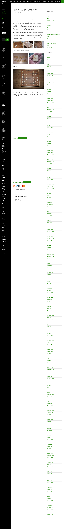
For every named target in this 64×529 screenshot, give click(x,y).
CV (20, 1)
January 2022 (50, 179)
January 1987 (50, 500)
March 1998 (49, 460)
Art (48, 18)
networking (3, 218)
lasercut (22, 189)
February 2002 (50, 439)
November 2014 (50, 322)
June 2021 (49, 195)
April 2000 (49, 450)
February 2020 (50, 227)
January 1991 (50, 491)
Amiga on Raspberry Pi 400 (3, 114)
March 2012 (49, 360)
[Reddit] (14, 186)
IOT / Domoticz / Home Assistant (53, 34)
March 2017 (49, 288)
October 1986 (50, 502)
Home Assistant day (3, 86)
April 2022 (49, 172)
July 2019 (49, 242)
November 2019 (50, 233)
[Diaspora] (19, 186)
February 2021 (50, 204)
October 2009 (50, 387)
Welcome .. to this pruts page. (47, 1)
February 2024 (50, 125)
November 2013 (50, 340)
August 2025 (49, 84)
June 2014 (49, 326)
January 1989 (50, 496)
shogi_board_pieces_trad (17, 182)
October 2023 (50, 132)
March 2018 (49, 263)
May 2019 (49, 247)
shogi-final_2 (15, 138)
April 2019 (49, 249)
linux (3, 204)
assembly (3, 156)
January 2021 (50, 206)
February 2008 (50, 405)
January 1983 (50, 514)
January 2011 (50, 376)
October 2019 (50, 236)
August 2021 (49, 190)
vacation (3, 252)
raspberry (3, 244)
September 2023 (50, 134)
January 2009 (50, 392)
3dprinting (49, 16)
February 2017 (50, 290)
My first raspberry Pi (19, 200)
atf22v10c (3, 159)
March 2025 (49, 95)
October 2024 (50, 107)
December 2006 (50, 410)
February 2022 (50, 177)
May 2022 (49, 170)
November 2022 (50, 157)
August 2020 (49, 215)
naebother (3, 214)
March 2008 (49, 403)
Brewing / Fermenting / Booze (53, 22)
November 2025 (50, 77)
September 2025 (50, 82)
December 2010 (50, 378)
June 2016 (49, 304)
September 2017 (50, 276)
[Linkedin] (17, 186)
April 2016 (49, 308)
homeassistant (3, 198)
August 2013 (49, 344)
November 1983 (50, 512)
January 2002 (50, 441)
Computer (49, 25)
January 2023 (50, 152)
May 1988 (49, 498)
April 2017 (49, 285)
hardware (4, 192)
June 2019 (49, 245)
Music (48, 38)
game (3, 185)
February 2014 (50, 333)
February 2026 (50, 71)
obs (2, 220)
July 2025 (49, 86)
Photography (49, 41)
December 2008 (50, 394)
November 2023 (50, 129)
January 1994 (50, 478)
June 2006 (49, 414)
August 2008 (49, 396)
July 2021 (49, 193)
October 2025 (50, 80)
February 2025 (50, 98)
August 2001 (49, 444)
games (17, 189)
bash (3, 165)
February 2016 (50, 310)
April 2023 (49, 145)
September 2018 (50, 256)
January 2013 (50, 351)
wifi (2, 253)
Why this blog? (57, 1)
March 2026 (49, 68)
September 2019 (50, 238)
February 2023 (50, 150)
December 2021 (50, 181)
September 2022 (50, 161)
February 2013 (50, 349)
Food (48, 27)
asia (2, 152)
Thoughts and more (37, 1)
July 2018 (49, 258)
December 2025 (50, 75)
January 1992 (50, 489)
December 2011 (50, 365)
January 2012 (50, 362)
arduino (4, 150)
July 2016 (49, 301)
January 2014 (50, 335)
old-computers (3, 226)
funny (3, 183)
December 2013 (50, 337)
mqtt (3, 213)
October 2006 (50, 412)
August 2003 (49, 428)
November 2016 (50, 294)
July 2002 (49, 432)
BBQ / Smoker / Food (51, 20)
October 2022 (50, 159)
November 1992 (50, 484)
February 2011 (50, 374)
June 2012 (49, 353)
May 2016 (49, 306)
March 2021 (49, 202)
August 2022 (49, 163)
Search (3, 37)
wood (4, 253)
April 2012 (49, 358)
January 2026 (50, 73)
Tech (48, 45)
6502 (3, 144)
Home (24, 1)
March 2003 (49, 430)
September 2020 (50, 213)
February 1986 (50, 507)
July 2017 (49, 279)
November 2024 (50, 105)
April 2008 (49, 401)
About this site (12, 1)
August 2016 (49, 299)
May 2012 (49, 356)
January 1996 (50, 473)
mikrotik (4, 211)
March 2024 (49, 123)
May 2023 (49, 143)
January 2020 (50, 229)
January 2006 (50, 419)
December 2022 (50, 154)
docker (3, 170)
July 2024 (49, 114)
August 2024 (49, 111)
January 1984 (50, 509)
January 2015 (50, 319)
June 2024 (49, 116)
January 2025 (50, 100)
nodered (3, 219)
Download (22, 137)
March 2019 (49, 252)
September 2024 (50, 109)
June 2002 (49, 435)
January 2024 (50, 127)
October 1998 (50, 457)
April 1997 (49, 464)
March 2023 (49, 147)
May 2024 (49, 118)
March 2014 (49, 331)
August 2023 (49, 136)
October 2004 (50, 423)
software (3, 249)
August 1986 (49, 505)
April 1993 (49, 480)
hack (3, 188)
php (3, 232)
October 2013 (50, 342)
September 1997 (50, 462)
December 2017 (50, 270)
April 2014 (49, 328)
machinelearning (3, 207)
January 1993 (50, 482)
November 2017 (50, 272)
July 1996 (49, 469)
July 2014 (49, 324)
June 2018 (49, 261)
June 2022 (49, 168)
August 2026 (49, 57)
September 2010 (50, 380)
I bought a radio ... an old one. (3, 126)
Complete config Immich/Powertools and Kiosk (4, 94)
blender (4, 167)
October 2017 (50, 274)
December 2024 (50, 102)
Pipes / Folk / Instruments (52, 43)
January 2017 (50, 292)
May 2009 (49, 389)
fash (21, 12)
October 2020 (50, 211)
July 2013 (49, 346)
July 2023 (49, 138)
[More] (24, 186)
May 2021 (49, 197)
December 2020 (50, 209)
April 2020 (49, 222)
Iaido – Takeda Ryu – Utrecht (20, 195)
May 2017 (49, 283)
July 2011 (49, 371)
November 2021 (50, 184)
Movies (48, 36)
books (3, 168)
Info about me (29, 1)
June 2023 (49, 141)
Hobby (48, 29)
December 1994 (50, 475)
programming (4, 236)
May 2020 (49, 220)
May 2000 (49, 448)
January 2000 (50, 453)
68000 (3, 145)
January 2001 (50, 446)
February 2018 (50, 265)
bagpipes (3, 162)
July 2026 (49, 59)
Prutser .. (4, 1)
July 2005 (49, 421)
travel (3, 250)
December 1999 (50, 455)
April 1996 (49, 471)
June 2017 (49, 281)
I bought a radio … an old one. (3, 90)
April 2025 (49, 93)
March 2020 (49, 224)
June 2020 (49, 218)
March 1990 (49, 493)
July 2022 (49, 166)
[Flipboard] (22, 186)
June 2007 (49, 408)
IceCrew (49, 31)
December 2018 (50, 254)
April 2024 (49, 120)
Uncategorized (50, 47)
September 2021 (50, 188)
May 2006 (49, 417)
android (3, 146)
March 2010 (49, 383)
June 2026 (49, 62)
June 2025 (49, 89)
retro (4, 248)
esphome (3, 181)
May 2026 (49, 64)
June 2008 (49, 398)
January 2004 (50, 426)
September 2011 (50, 369)
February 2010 (50, 385)
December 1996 (50, 466)
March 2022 (49, 175)
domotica (3, 173)
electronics (3, 177)
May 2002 (49, 437)
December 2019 (50, 231)
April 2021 (49, 199)
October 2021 (50, 186)
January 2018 (50, 267)
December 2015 (50, 313)
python (4, 242)
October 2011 (50, 367)
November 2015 (50, 315)
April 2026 (49, 66)
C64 (3, 169)
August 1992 (49, 487)
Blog (18, 1)
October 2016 (50, 297)
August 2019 (49, 240)
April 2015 (49, 317)
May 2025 (49, 91)
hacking (3, 189)
